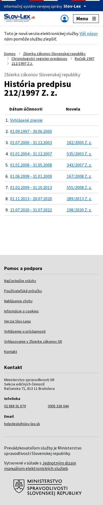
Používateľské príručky (23, 290)
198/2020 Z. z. (79, 210)
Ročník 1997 (84, 58)
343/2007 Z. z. (79, 165)
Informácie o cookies (21, 311)
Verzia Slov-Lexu (17, 321)
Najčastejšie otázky (20, 280)
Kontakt (10, 351)
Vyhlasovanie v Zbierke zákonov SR (33, 341)
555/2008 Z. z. (79, 187)
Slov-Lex (72, 6)
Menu (82, 18)
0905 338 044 (58, 406)
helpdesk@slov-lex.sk (22, 423)
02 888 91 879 (15, 406)
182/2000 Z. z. (79, 142)
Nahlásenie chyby (18, 300)
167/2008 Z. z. (79, 176)
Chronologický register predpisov (39, 58)
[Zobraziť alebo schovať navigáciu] (64, 18)
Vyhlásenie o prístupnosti (25, 331)
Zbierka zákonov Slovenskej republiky (54, 53)
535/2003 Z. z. (79, 153)
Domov (10, 53)
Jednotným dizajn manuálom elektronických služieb (40, 465)
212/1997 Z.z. (22, 63)
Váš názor (89, 33)
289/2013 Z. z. (79, 198)
